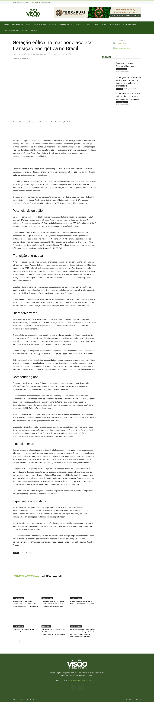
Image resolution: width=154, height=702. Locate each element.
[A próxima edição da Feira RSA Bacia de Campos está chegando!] (83, 590)
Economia (52, 24)
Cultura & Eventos (65, 24)
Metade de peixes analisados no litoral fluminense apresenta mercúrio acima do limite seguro (53, 632)
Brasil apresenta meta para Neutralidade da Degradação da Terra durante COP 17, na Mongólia (25, 603)
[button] (151, 24)
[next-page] (18, 641)
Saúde (96, 24)
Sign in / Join (36, 2)
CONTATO (138, 700)
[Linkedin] (31, 63)
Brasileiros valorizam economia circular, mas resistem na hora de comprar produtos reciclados (53, 603)
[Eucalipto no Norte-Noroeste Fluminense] (108, 68)
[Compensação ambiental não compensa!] (26, 618)
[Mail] (140, 2)
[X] (20, 63)
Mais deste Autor (51, 576)
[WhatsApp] (26, 63)
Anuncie (34, 31)
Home (6, 24)
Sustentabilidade (40, 24)
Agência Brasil (25, 553)
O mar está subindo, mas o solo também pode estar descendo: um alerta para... (128, 96)
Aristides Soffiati (122, 69)
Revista (25, 31)
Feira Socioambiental (11, 31)
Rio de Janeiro (115, 24)
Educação (119, 89)
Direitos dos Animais (83, 24)
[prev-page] (14, 641)
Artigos (103, 24)
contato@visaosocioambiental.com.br (83, 680)
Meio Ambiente (17, 24)
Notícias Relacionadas (26, 576)
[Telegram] (37, 63)
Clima (28, 24)
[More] (42, 63)
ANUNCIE (129, 700)
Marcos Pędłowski (122, 102)
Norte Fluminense (129, 24)
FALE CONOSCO (47, 2)
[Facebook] (137, 2)
